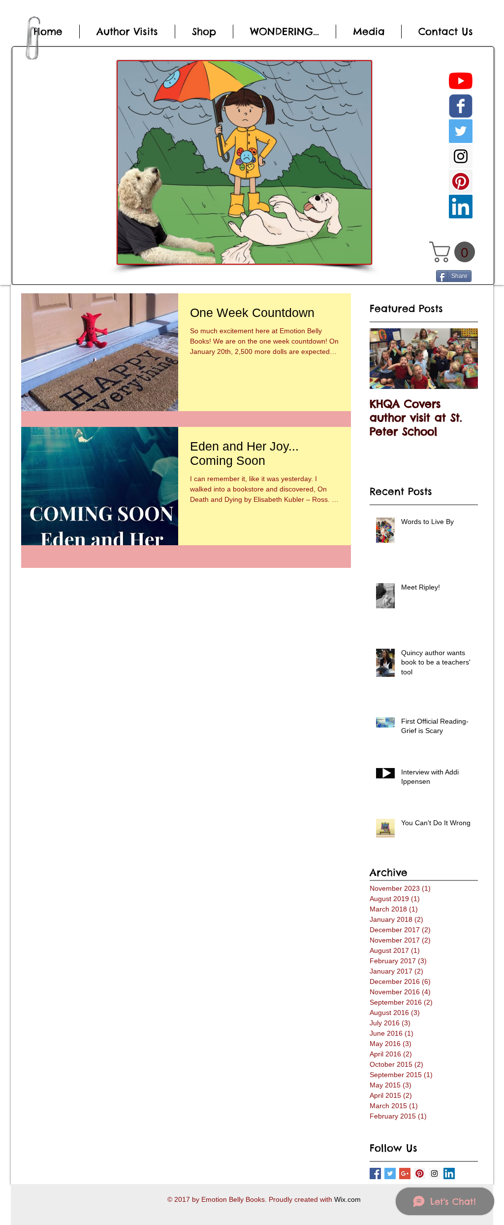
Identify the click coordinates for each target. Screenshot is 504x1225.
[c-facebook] (460, 106)
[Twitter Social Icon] (460, 131)
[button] (454, 252)
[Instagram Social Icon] (460, 156)
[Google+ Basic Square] (404, 1173)
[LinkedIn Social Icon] (460, 206)
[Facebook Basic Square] (375, 1173)
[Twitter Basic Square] (390, 1173)
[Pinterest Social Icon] (460, 181)
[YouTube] (460, 81)
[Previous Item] (385, 358)
